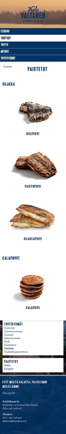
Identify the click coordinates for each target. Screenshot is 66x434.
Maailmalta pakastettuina (16, 351)
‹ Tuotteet (7, 66)
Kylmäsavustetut (12, 338)
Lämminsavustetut (13, 331)
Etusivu (5, 31)
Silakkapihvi (33, 239)
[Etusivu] (33, 13)
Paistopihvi (33, 186)
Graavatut (9, 334)
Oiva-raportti (9, 393)
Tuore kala (9, 328)
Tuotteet (6, 38)
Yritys (4, 44)
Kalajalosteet (10, 345)
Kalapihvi (33, 308)
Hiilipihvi (33, 134)
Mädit (7, 341)
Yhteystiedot (8, 58)
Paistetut (9, 348)
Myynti (5, 51)
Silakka (7, 365)
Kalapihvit (8, 368)
